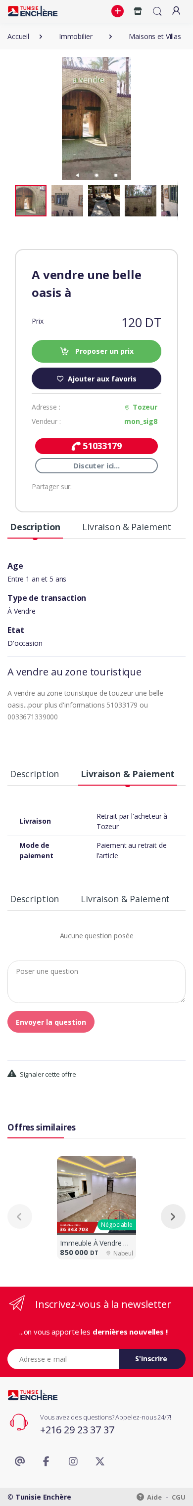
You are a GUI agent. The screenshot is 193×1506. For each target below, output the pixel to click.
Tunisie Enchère (43, 1497)
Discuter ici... (96, 465)
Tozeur (145, 407)
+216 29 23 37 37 (77, 1429)
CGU (179, 1497)
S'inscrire (151, 1358)
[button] (118, 11)
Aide (154, 1497)
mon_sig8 (140, 421)
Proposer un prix (103, 351)
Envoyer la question (51, 1022)
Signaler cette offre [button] (47, 1074)
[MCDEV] (32, 11)
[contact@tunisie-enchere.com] (19, 1461)
